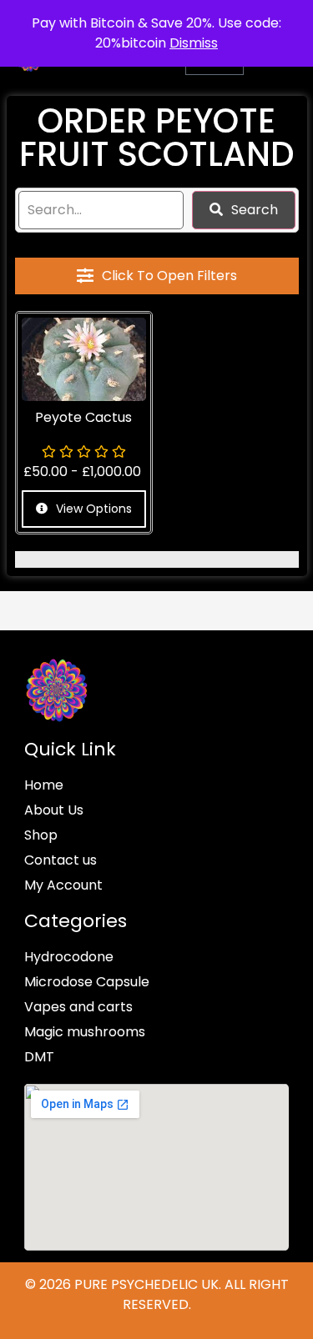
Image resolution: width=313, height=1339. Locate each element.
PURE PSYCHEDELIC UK (145, 1284)
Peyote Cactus (83, 417)
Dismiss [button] (193, 43)
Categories (75, 921)
